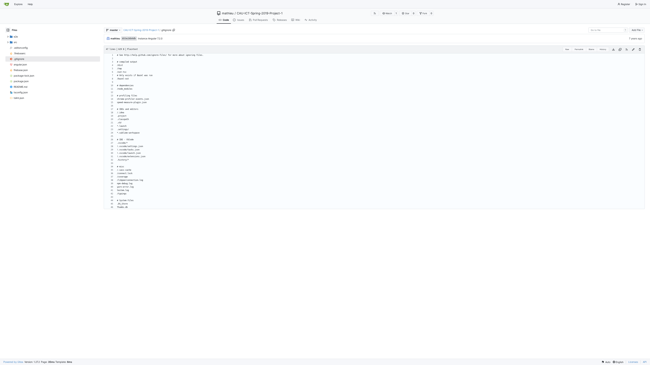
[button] (387, 13)
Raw (567, 49)
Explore (18, 4)
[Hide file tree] (7, 30)
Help (30, 4)
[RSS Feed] (375, 13)
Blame (591, 49)
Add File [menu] (636, 30)
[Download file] (613, 49)
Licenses (633, 361)
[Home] (6, 4)
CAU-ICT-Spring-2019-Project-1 (260, 13)
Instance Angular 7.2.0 (150, 38)
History (603, 49)
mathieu (227, 13)
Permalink (579, 49)
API (645, 361)
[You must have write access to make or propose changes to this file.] (640, 49)
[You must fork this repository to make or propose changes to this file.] (633, 49)
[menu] (605, 362)
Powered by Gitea (13, 361)
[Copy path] (173, 30)
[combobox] (608, 30)
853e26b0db (129, 38)
